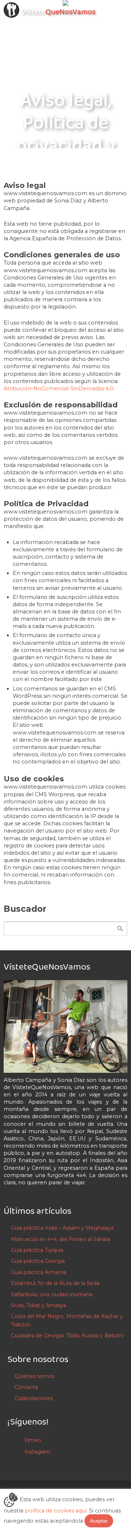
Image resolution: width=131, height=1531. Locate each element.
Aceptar (99, 1521)
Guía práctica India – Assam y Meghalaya (62, 1228)
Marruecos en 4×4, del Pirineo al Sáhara (60, 1239)
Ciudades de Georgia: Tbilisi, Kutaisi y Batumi (67, 1335)
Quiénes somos (34, 1376)
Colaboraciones (34, 1398)
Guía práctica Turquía (37, 1250)
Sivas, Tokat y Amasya (38, 1305)
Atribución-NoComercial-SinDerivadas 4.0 (59, 388)
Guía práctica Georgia (38, 1261)
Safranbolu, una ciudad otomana (51, 1294)
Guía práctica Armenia (38, 1272)
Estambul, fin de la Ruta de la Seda (55, 1283)
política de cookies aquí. (56, 1510)
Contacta (26, 1387)
